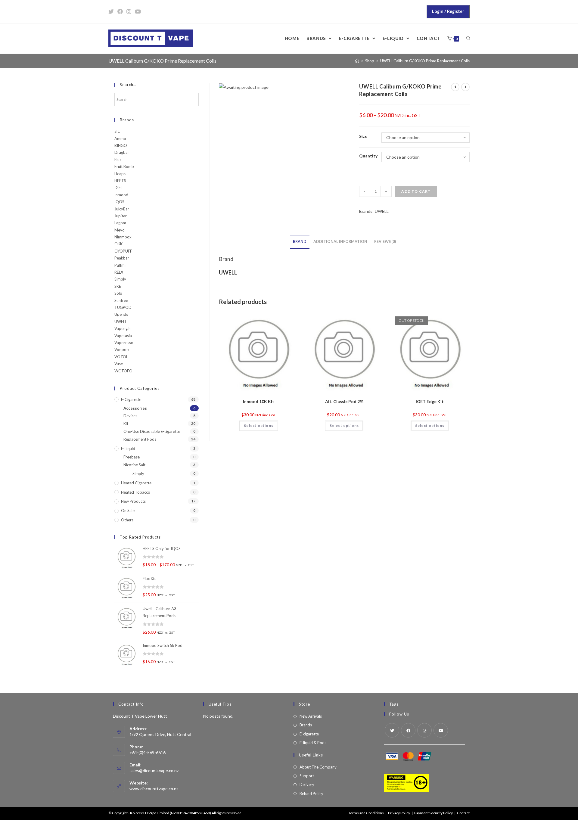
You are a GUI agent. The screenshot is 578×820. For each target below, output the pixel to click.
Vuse (118, 363)
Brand (299, 241)
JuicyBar (121, 209)
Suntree (121, 300)
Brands (306, 724)
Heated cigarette (136, 482)
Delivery (307, 784)
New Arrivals (311, 716)
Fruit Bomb (124, 166)
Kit (125, 423)
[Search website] (468, 38)
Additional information (340, 241)
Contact (463, 813)
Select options (258, 425)
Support (307, 775)
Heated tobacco (135, 492)
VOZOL (121, 356)
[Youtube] (441, 730)
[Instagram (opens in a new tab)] (129, 11)
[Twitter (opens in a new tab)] (112, 11)
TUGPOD (123, 307)
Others (127, 519)
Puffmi (120, 265)
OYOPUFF (123, 251)
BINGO (120, 145)
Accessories (135, 408)
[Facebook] (408, 730)
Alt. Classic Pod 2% (344, 401)
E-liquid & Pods (313, 742)
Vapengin (122, 328)
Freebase (131, 457)
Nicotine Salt (134, 464)
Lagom (120, 222)
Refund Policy (311, 793)
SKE (117, 286)
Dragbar (121, 152)
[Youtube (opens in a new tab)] (138, 11)
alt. (117, 131)
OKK (118, 243)
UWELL (382, 211)
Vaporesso (123, 342)
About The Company (318, 767)
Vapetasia (123, 335)
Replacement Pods (139, 439)
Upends (121, 314)
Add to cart (416, 191)
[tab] (299, 242)
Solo (118, 293)
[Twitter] (392, 730)
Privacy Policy (399, 813)
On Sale (128, 510)
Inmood (121, 194)
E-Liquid (128, 448)
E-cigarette (131, 399)
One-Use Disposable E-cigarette (151, 431)
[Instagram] (424, 730)
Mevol (120, 230)
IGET (118, 187)
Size (363, 136)
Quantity (368, 155)
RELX (118, 272)
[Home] (357, 60)
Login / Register (448, 11)
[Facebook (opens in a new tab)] (120, 11)
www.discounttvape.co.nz (153, 788)
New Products (133, 501)
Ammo (120, 138)
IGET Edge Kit (430, 401)
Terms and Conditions (366, 813)
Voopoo (121, 349)
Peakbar (121, 258)
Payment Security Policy (433, 813)
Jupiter (120, 215)
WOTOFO (123, 370)
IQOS (119, 201)
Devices (130, 415)
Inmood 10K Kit (258, 401)
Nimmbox (123, 237)
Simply (120, 279)
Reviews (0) (385, 241)
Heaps (120, 173)
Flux (118, 159)
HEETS (120, 180)
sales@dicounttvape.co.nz (154, 770)
